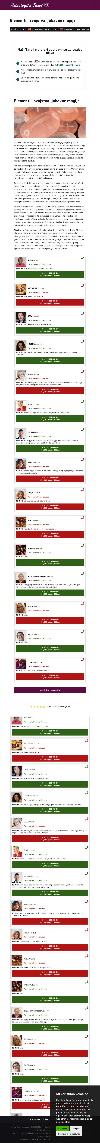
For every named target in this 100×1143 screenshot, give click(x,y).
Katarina (32, 282)
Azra (30, 514)
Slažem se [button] (62, 1128)
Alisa (30, 600)
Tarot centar (34, 1119)
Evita (30, 628)
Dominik (32, 426)
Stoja (30, 486)
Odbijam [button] (76, 1128)
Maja (30, 368)
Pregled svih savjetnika (50, 690)
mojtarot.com (49, 1139)
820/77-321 (71, 29)
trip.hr (38, 1139)
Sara (30, 310)
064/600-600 (43, 62)
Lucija (31, 656)
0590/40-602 (39, 29)
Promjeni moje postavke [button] (69, 1134)
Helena (31, 338)
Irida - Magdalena (37, 570)
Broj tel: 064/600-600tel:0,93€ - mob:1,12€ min (50, 268)
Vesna (31, 456)
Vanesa (31, 542)
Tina (30, 398)
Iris (29, 684)
